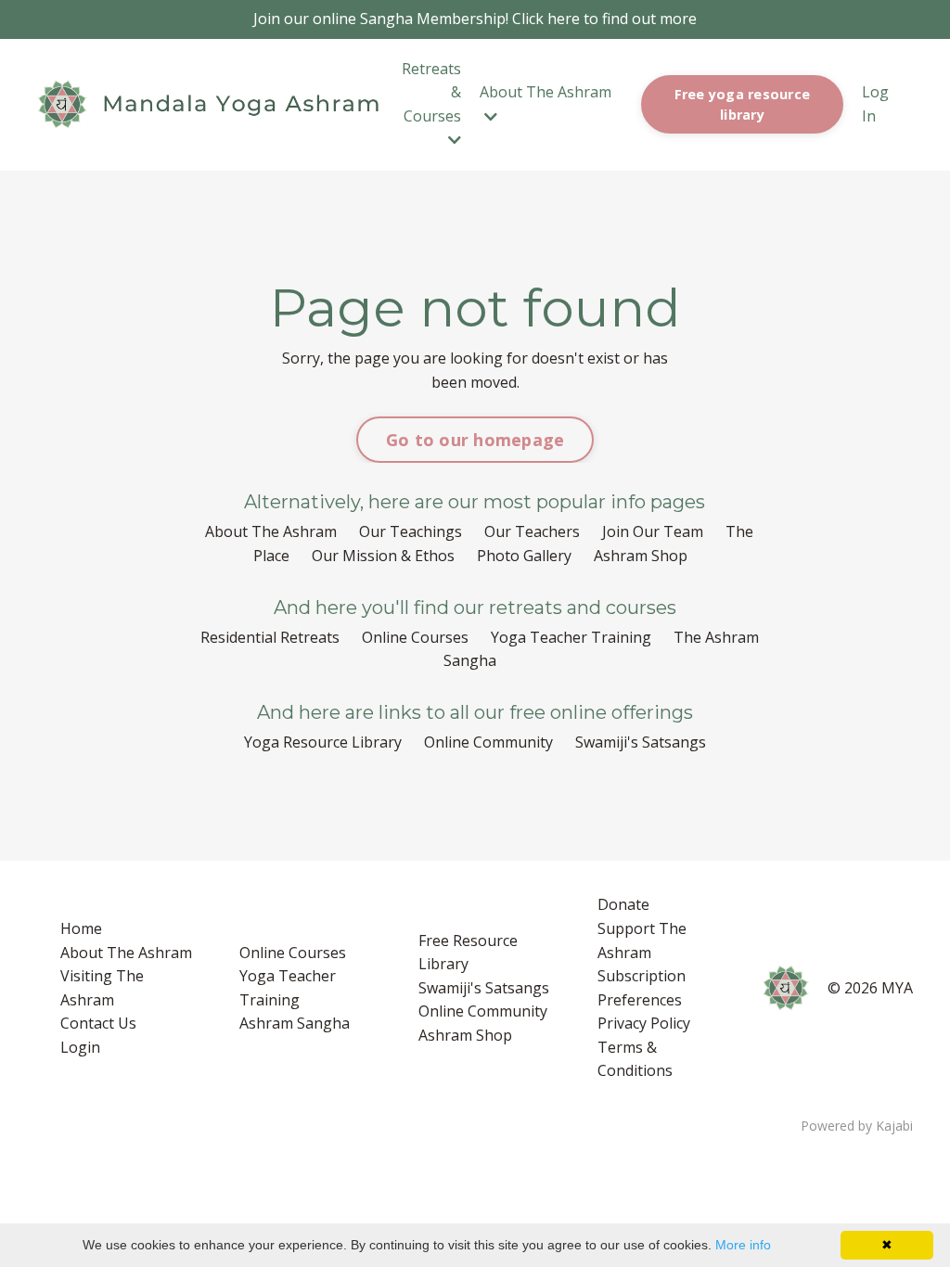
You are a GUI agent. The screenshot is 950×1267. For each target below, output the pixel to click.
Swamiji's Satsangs (640, 742)
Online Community (488, 742)
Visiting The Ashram (102, 988)
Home (81, 928)
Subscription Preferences (641, 988)
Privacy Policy (643, 1023)
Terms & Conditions (635, 1059)
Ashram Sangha (294, 1023)
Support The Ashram (642, 940)
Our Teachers (532, 531)
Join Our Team (652, 531)
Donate (623, 904)
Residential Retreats (270, 637)
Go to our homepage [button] (475, 440)
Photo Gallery (524, 555)
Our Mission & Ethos (383, 555)
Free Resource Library (468, 952)
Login (80, 1047)
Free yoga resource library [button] (742, 104)
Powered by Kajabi (857, 1125)
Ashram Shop (640, 555)
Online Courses (415, 637)
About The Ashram (271, 531)
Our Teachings (410, 531)
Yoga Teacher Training (571, 637)
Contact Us (98, 1023)
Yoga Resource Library (323, 742)
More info (743, 1244)
